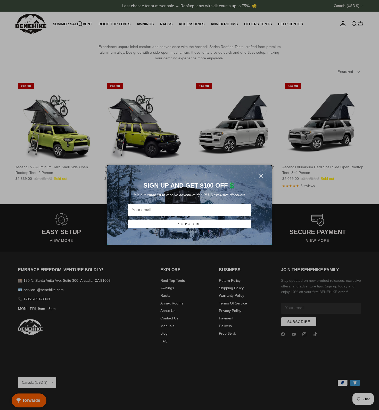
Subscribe (189, 224)
